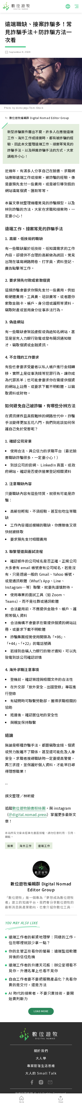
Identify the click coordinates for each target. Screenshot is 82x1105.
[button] (68, 6)
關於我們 (41, 1050)
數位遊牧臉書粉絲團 (28, 808)
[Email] (50, 1082)
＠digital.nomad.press (28, 814)
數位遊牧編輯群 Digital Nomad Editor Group (39, 118)
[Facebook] (32, 1082)
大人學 (41, 1058)
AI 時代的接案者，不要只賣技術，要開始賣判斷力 (41, 995)
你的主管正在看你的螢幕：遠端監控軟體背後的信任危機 (43, 953)
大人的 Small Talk (40, 1073)
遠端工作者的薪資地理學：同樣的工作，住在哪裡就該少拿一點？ (43, 939)
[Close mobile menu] (76, 6)
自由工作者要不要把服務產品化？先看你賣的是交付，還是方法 (43, 981)
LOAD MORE (41, 1011)
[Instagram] (41, 1082)
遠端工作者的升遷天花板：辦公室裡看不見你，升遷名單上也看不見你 (43, 967)
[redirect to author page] (41, 869)
